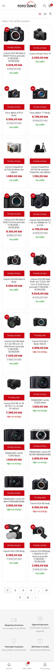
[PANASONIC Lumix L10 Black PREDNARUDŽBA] (14, 481)
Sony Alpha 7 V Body (40, 112)
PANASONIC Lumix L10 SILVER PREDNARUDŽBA (40, 453)
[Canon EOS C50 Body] (14, 531)
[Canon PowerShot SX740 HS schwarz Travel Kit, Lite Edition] (40, 147)
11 (20, 597)
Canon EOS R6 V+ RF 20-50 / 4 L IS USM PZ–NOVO (14, 406)
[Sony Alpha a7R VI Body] (14, 93)
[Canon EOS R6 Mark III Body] (14, 259)
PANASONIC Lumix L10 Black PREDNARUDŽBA (14, 500)
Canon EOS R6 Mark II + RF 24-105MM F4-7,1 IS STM (40, 223)
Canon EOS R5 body (40, 503)
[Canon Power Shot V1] (40, 34)
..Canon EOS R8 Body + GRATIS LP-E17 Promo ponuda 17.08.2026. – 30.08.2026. (40, 556)
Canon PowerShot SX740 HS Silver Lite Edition (14, 170)
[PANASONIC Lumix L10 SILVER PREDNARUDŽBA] (40, 434)
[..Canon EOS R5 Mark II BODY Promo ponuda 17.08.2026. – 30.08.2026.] (14, 200)
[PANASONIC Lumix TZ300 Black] (14, 435)
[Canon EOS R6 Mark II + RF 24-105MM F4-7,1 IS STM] (40, 200)
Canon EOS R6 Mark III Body (14, 280)
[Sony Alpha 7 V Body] (40, 93)
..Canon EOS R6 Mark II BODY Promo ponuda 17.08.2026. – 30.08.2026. (14, 57)
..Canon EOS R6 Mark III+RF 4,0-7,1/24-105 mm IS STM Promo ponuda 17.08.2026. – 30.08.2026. (40, 284)
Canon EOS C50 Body (14, 551)
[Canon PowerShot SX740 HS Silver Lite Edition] (14, 147)
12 (28, 597)
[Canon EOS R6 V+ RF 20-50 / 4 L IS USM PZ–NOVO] (14, 383)
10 (47, 590)
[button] (50, 5)
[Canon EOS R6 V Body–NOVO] (40, 321)
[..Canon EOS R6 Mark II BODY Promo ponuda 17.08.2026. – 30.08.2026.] (14, 34)
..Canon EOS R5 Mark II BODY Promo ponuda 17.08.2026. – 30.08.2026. (14, 223)
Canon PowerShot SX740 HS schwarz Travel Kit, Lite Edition (40, 170)
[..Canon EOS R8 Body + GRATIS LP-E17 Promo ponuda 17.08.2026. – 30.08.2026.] (40, 531)
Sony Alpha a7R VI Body (14, 114)
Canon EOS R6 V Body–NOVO (40, 342)
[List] (45, 14)
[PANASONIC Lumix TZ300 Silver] (40, 382)
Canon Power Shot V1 (40, 53)
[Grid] (40, 14)
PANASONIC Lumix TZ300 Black (14, 454)
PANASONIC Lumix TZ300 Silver (40, 401)
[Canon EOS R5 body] (40, 483)
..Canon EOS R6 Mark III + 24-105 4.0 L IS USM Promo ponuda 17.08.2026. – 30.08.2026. (14, 346)
